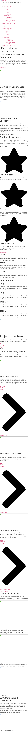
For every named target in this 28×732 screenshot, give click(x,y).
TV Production (9, 18)
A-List (7, 8)
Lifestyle (8, 11)
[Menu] (2, 25)
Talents (7, 9)
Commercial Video (10, 20)
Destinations (9, 14)
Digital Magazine (7, 6)
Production (6, 15)
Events (7, 12)
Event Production (10, 21)
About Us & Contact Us (9, 23)
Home (4, 4)
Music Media (9, 17)
